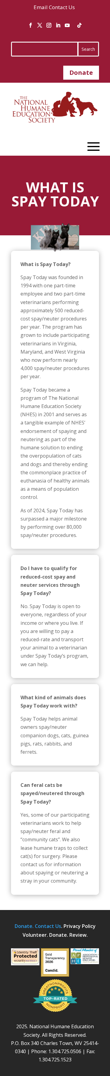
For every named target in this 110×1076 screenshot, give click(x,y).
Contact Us (62, 7)
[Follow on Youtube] (67, 25)
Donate (81, 72)
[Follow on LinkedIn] (58, 25)
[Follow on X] (40, 25)
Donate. (25, 926)
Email (41, 7)
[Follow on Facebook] (30, 25)
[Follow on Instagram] (49, 25)
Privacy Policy (80, 926)
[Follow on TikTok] (79, 25)
